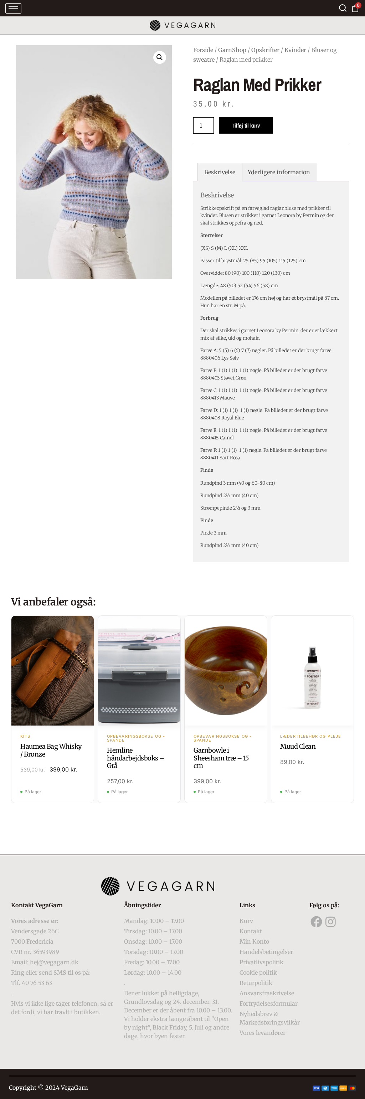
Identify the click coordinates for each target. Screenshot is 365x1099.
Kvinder (295, 49)
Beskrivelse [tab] (219, 172)
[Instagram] (331, 921)
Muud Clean (297, 746)
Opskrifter (265, 49)
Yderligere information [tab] (279, 172)
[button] (159, 57)
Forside (203, 49)
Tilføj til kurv (246, 125)
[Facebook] (316, 921)
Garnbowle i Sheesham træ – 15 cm (221, 758)
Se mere (53, 671)
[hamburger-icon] (13, 8)
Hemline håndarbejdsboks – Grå (135, 758)
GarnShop (232, 49)
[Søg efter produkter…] (342, 8)
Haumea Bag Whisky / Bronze (51, 750)
